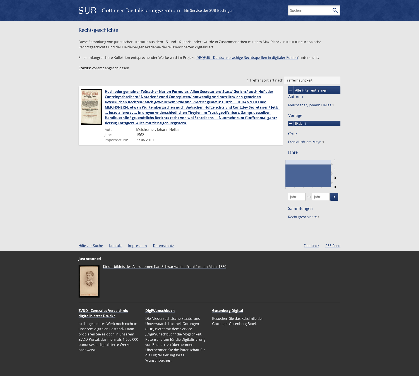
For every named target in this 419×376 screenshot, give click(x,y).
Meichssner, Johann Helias (311, 105)
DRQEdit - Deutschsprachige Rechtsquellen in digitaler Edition (247, 57)
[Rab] (297, 123)
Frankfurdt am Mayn (306, 142)
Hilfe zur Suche (91, 245)
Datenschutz (163, 245)
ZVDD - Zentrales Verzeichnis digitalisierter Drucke (103, 313)
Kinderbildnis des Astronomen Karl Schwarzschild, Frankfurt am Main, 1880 (164, 266)
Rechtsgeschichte (303, 216)
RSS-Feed (332, 245)
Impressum (137, 245)
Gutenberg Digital (227, 310)
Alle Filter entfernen (307, 90)
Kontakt (115, 245)
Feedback (311, 245)
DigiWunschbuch (160, 310)
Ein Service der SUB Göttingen (209, 10)
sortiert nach (272, 80)
